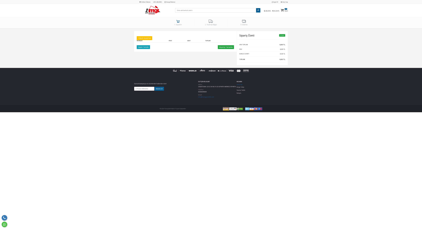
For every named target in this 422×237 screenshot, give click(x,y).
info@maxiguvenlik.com (206, 97)
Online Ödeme (145, 2)
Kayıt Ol (275, 2)
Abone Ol (159, 89)
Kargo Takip (240, 87)
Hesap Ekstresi (170, 2)
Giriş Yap (285, 2)
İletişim (239, 93)
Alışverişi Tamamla (226, 47)
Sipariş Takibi (241, 90)
